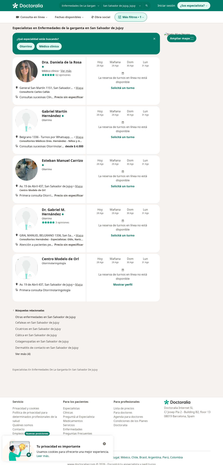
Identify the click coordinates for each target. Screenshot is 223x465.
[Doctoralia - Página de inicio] (34, 5)
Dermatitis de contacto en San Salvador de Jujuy (46, 348)
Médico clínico (49, 46)
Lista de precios (124, 408)
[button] (154, 39)
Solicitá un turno (122, 88)
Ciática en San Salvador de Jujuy (36, 335)
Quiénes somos (23, 425)
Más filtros (131, 17)
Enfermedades (72, 429)
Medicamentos (73, 421)
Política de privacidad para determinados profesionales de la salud (35, 417)
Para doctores (123, 412)
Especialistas (71, 408)
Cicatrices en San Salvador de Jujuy (38, 329)
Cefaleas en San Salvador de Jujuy (37, 322)
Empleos (30, 433)
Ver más (66, 71)
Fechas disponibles (68, 17)
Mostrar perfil (122, 284)
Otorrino (26, 46)
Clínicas (68, 412)
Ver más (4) (22, 354)
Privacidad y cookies (26, 408)
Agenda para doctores (128, 417)
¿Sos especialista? (192, 5)
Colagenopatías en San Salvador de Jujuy (42, 341)
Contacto (19, 429)
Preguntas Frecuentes (77, 433)
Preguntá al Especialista (78, 417)
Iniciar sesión (166, 5)
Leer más (43, 456)
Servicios (69, 425)
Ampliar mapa (180, 38)
